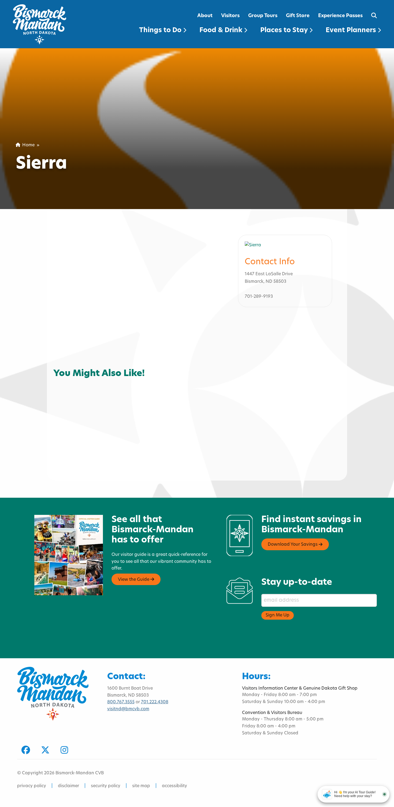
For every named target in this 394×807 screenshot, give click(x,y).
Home (27, 145)
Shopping (68, 376)
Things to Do (161, 30)
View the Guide (134, 580)
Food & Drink (221, 30)
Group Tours (262, 16)
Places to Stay (284, 30)
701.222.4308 (154, 702)
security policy (105, 786)
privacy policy (31, 786)
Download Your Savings (293, 545)
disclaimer (68, 786)
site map (141, 786)
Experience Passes (340, 16)
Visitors (230, 16)
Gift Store (298, 16)
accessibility (174, 786)
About (205, 16)
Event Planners (352, 30)
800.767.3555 (121, 702)
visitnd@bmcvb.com (128, 709)
